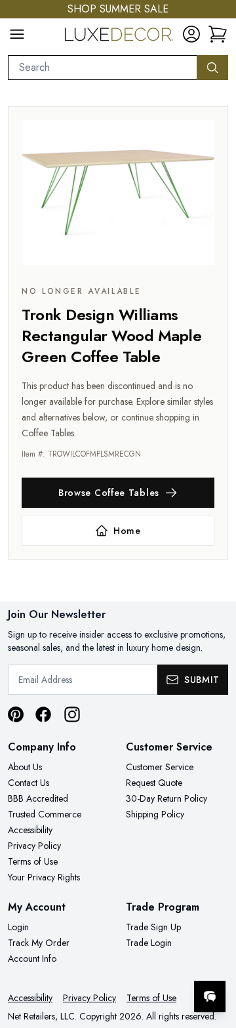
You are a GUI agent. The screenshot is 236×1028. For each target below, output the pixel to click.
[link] (217, 34)
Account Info (32, 958)
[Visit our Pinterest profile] (16, 714)
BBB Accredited (38, 798)
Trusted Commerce (44, 814)
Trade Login (149, 942)
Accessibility (30, 829)
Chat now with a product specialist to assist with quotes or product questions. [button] (136, 962)
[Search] (212, 67)
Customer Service (159, 766)
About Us (25, 766)
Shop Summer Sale (118, 8)
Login (18, 927)
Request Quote (154, 782)
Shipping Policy (155, 814)
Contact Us (28, 782)
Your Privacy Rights (44, 877)
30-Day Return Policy (166, 798)
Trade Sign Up (153, 927)
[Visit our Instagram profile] (72, 714)
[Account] (191, 34)
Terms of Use (33, 861)
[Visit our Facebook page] (43, 714)
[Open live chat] (210, 996)
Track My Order (38, 942)
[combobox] (103, 67)
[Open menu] (17, 34)
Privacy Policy (34, 845)
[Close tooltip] (215, 956)
